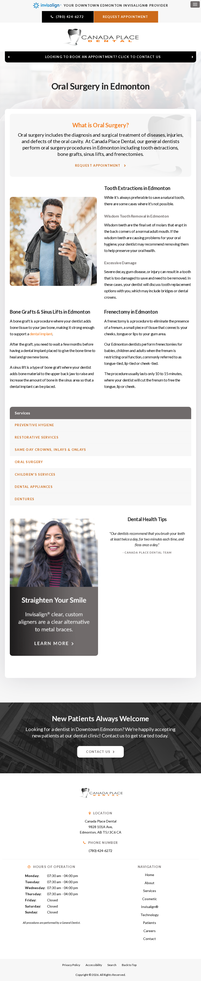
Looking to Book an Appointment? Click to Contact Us (103, 57)
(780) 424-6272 (100, 851)
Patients (149, 923)
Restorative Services (37, 437)
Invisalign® (149, 907)
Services (149, 891)
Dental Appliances (34, 487)
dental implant (41, 333)
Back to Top (129, 965)
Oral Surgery (29, 462)
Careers (149, 931)
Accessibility (94, 965)
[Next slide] (192, 56)
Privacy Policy (71, 965)
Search (111, 965)
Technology (149, 915)
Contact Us (98, 752)
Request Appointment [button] (126, 17)
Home (149, 875)
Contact (149, 939)
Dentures (24, 499)
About (149, 883)
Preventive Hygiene (34, 425)
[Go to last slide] (8, 56)
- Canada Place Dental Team (147, 552)
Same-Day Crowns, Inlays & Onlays (50, 450)
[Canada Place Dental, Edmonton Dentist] (100, 803)
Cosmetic (149, 899)
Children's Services (35, 474)
